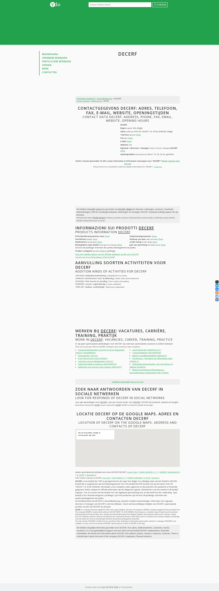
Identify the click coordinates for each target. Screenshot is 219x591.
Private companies (83, 101)
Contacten (49, 72)
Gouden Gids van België (95, 587)
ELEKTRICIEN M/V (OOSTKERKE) (92, 358)
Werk (45, 68)
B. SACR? (81, 475)
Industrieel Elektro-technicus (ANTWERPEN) (97, 364)
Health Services (96, 101)
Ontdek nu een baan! (127, 382)
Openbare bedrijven (54, 57)
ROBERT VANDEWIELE (170, 472)
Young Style (132, 472)
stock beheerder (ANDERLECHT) (146, 350)
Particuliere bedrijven (56, 61)
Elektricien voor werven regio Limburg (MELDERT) (100, 367)
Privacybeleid (126, 587)
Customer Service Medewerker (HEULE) (95, 361)
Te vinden (160, 4)
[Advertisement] (127, 26)
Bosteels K (91, 475)
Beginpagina (50, 54)
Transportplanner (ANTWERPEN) (146, 352)
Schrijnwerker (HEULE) (88, 355)
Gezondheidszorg (104, 98)
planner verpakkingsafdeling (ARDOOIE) (149, 355)
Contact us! (158, 167)
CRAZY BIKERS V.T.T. (148, 472)
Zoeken (46, 65)
